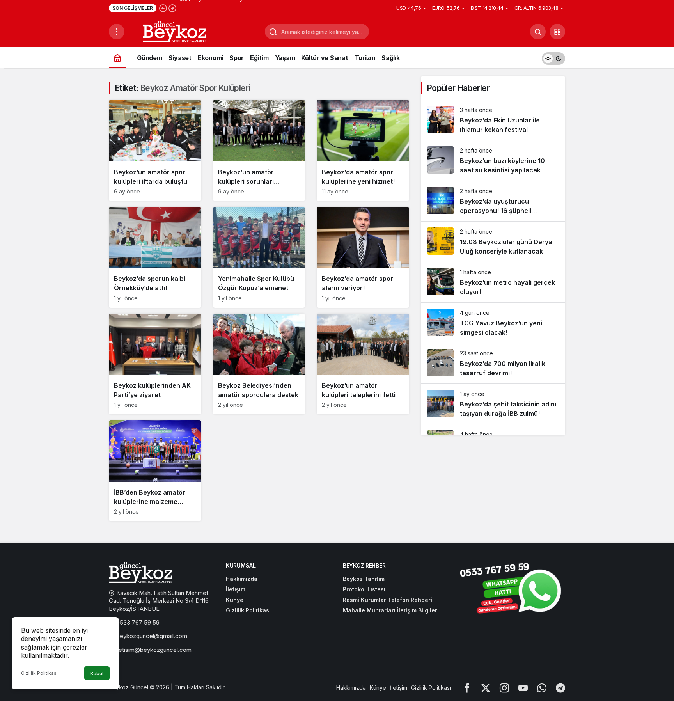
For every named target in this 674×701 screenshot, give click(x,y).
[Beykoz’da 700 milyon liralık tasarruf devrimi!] (493, 363)
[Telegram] (560, 687)
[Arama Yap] (538, 31)
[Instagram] (504, 687)
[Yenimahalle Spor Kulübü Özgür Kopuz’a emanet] (259, 257)
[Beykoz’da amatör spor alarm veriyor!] (363, 257)
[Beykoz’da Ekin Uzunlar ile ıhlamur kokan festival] (493, 120)
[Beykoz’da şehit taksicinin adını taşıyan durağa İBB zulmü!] (493, 404)
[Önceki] (163, 8)
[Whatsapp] (541, 687)
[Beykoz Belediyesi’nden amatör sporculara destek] (259, 364)
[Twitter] (485, 687)
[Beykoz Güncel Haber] (174, 31)
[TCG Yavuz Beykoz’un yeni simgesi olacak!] (493, 323)
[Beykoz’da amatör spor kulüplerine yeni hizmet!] (363, 150)
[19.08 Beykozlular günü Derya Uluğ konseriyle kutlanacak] (493, 242)
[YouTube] (523, 687)
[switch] (553, 57)
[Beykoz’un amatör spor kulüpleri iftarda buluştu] (155, 150)
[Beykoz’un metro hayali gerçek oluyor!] (493, 282)
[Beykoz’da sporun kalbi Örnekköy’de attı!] (155, 257)
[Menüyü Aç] (116, 31)
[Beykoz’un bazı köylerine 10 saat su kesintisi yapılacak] (493, 160)
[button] (557, 31)
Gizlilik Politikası (39, 673)
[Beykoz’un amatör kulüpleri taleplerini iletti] (363, 364)
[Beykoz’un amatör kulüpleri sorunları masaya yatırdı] (259, 150)
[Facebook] (467, 687)
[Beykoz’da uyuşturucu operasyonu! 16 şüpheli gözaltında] (493, 201)
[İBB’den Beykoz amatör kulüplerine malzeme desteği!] (155, 470)
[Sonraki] (172, 8)
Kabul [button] (96, 673)
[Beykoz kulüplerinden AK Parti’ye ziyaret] (155, 364)
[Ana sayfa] (117, 57)
